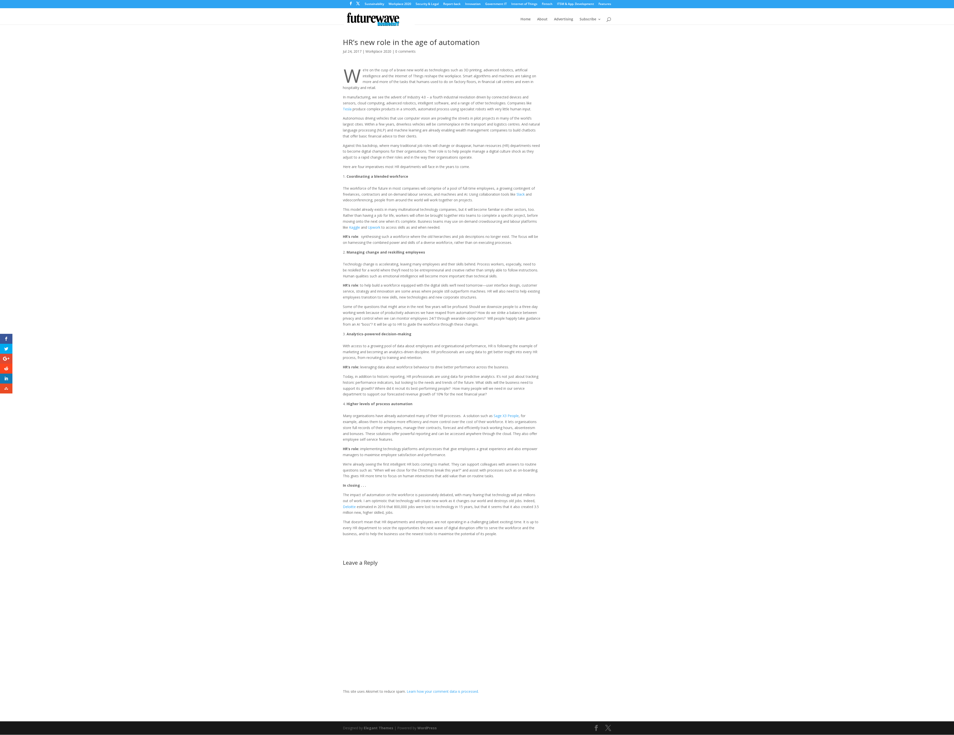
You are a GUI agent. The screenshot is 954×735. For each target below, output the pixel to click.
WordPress (427, 728)
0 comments (405, 51)
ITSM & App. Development (575, 4)
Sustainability (374, 4)
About (542, 19)
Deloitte (349, 506)
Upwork (374, 227)
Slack (521, 194)
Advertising (563, 19)
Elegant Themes (378, 728)
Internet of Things (524, 4)
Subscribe (588, 19)
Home (525, 19)
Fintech (547, 4)
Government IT (496, 4)
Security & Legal (427, 4)
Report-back (452, 4)
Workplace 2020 (400, 4)
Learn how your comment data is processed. (443, 691)
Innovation (473, 4)
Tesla (347, 109)
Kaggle (354, 227)
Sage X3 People (506, 415)
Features (604, 4)
